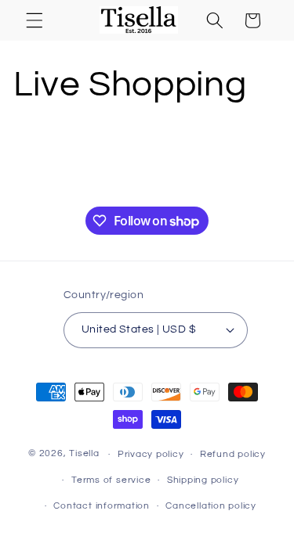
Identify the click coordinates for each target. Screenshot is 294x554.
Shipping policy (203, 480)
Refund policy (233, 454)
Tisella (84, 454)
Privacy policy (151, 454)
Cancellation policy (210, 506)
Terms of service (111, 480)
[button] (34, 20)
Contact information (101, 506)
